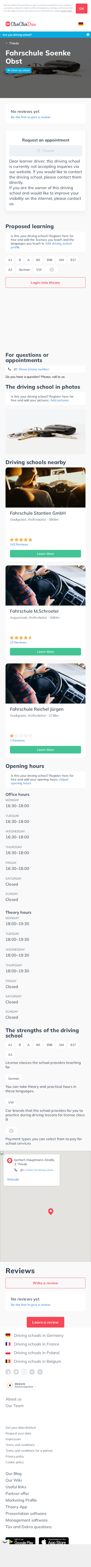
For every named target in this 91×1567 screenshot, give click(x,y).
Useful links (16, 1486)
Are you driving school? (17, 34)
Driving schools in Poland (36, 1352)
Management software (27, 1520)
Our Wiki (14, 1480)
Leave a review (45, 1322)
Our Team (14, 1405)
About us (13, 1399)
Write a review (45, 1283)
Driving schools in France (36, 1344)
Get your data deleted (21, 1428)
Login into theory (45, 282)
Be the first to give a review (30, 117)
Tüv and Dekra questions (28, 1526)
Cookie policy (66, 11)
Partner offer (17, 1493)
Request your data (18, 1433)
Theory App (16, 1506)
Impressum (13, 1439)
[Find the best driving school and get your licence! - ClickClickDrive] (21, 24)
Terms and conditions (20, 1445)
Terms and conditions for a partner (29, 1451)
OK (81, 9)
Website (13, 1179)
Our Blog (13, 1473)
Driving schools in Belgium (37, 1361)
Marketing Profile (21, 1500)
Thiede (14, 43)
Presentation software (26, 1513)
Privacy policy (15, 1456)
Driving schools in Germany (39, 1335)
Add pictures (59, 400)
